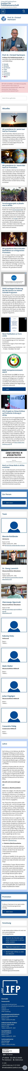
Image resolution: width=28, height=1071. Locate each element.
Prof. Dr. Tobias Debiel (7, 1024)
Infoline (6, 1057)
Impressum (8, 1060)
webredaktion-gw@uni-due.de (13, 1067)
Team (5, 69)
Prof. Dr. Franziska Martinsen (9, 1016)
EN (7, 76)
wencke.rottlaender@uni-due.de (16, 545)
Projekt (16, 218)
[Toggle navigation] (3, 11)
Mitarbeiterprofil (7, 579)
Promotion (7, 73)
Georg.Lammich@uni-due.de (15, 577)
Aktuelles (6, 66)
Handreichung (12, 840)
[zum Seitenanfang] (24, 1067)
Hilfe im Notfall (17, 1057)
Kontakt (6, 64)
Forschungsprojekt (17, 209)
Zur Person (7, 67)
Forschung (7, 74)
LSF (3, 785)
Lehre (5, 71)
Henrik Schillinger (6, 1033)
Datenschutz (19, 1060)
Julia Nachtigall (5, 1041)
